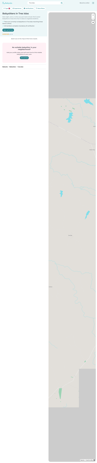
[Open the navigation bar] (93, 3)
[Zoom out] (93, 18)
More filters (41, 8)
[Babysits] (7, 3)
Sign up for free (8, 30)
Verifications (29, 8)
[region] (72, 237)
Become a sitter (84, 3)
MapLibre (83, 460)
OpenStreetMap (89, 460)
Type (7, 8)
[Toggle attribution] (94, 460)
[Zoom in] (93, 15)
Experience (17, 8)
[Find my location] (93, 22)
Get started (24, 57)
